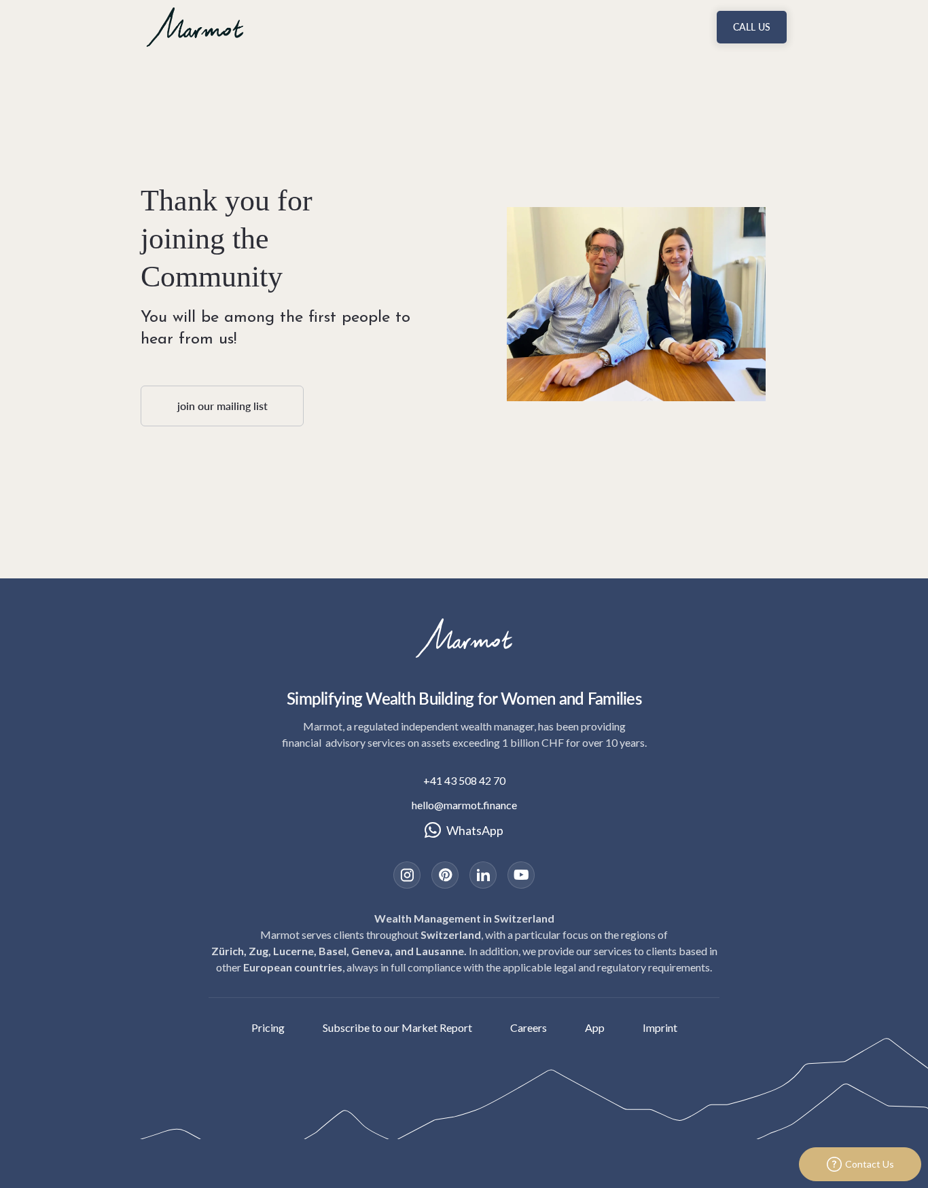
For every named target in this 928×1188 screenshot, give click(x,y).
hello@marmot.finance (464, 804)
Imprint (660, 1027)
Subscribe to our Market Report (397, 1027)
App (595, 1027)
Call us (751, 27)
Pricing (268, 1027)
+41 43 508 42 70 (464, 780)
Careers (528, 1027)
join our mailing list (222, 405)
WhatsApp (474, 830)
